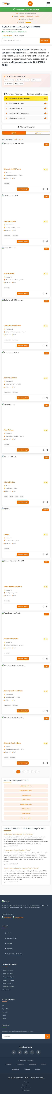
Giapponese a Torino (26, 804)
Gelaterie (9, 943)
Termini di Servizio (26, 1087)
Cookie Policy (26, 1090)
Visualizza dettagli (22, 189)
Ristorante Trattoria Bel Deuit (13, 691)
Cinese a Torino (26, 813)
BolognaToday (15, 1069)
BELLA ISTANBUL (9, 482)
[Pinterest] (38, 1052)
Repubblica (8, 1064)
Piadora (6, 534)
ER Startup (27, 1069)
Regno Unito (5, 1008)
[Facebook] (13, 1052)
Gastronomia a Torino (26, 790)
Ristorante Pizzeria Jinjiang (12, 743)
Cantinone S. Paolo (16, 103)
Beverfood (43, 1064)
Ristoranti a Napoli (8, 977)
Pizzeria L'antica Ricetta (11, 639)
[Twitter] (20, 1052)
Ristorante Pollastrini (17, 118)
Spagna (4, 1018)
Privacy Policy (26, 1084)
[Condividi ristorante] (47, 189)
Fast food (9, 948)
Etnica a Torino (26, 799)
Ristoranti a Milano (8, 973)
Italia (3, 1005)
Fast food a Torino (26, 818)
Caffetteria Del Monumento (19, 113)
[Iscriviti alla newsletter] (47, 1036)
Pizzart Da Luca (8, 430)
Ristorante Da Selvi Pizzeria (19, 98)
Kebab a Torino (26, 808)
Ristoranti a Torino (8, 983)
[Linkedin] (32, 1052)
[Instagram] (26, 1052)
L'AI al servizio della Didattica (14, 953)
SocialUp (37, 1069)
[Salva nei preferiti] (43, 189)
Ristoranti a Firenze (8, 980)
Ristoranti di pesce (12, 938)
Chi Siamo (26, 1082)
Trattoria (9, 933)
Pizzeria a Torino (26, 795)
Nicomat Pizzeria (15, 108)
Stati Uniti (4, 1012)
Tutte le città (6, 990)
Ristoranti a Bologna (8, 986)
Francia (4, 1015)
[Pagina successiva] (38, 771)
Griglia (14, 133)
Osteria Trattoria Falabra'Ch (13, 586)
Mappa (39, 133)
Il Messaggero (20, 1064)
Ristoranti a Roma (8, 970)
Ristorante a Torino (26, 786)
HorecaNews (32, 1064)
